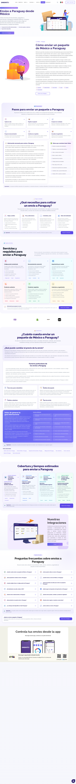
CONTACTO (38, 2)
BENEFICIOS (21, 2)
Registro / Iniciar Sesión (70, 2)
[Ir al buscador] (57, 2)
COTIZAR (42, 2)
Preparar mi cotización (66, 232)
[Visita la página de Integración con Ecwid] (38, 319)
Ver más (55, 544)
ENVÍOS (25, 2)
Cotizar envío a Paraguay (6, 32)
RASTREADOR (48, 2)
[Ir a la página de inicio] (5, 2)
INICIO (16, 2)
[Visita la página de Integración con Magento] (49, 319)
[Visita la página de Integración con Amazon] (27, 319)
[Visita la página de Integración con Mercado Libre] (60, 319)
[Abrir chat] (73, 781)
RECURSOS (31, 2)
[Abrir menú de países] (62, 2)
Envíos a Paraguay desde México (17, 12)
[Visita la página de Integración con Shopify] (16, 319)
